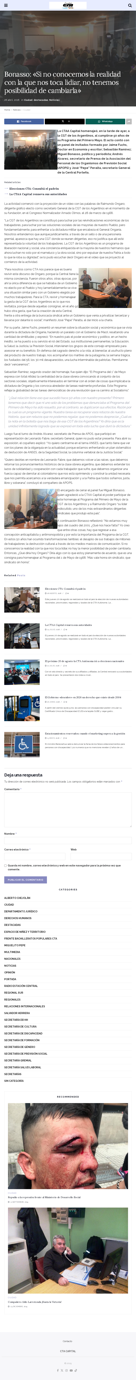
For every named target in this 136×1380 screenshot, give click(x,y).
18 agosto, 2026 (54, 593)
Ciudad (28, 100)
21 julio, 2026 (53, 666)
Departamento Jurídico (20, 911)
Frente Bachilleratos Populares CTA (30, 938)
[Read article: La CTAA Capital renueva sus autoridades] (22, 636)
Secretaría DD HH (16, 1019)
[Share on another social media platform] (129, 121)
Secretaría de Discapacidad (23, 1033)
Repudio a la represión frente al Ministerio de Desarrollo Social (44, 1197)
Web (73, 849)
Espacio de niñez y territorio (25, 931)
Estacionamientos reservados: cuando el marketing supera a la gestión (85, 733)
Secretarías (12, 1074)
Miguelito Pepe (15, 945)
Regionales (12, 999)
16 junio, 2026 (53, 702)
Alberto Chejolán (17, 898)
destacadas (41, 100)
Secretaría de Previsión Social (25, 1053)
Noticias (54, 100)
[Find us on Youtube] (71, 1371)
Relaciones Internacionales (24, 1006)
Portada (10, 979)
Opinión (9, 972)
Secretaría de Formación (21, 1040)
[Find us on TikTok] (76, 1371)
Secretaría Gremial (18, 1060)
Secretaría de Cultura (20, 1026)
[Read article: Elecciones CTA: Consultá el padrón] (22, 600)
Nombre (10, 833)
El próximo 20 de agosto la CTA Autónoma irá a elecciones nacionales (84, 661)
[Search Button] (130, 5)
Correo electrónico (17, 849)
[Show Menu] (6, 5)
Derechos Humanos (18, 918)
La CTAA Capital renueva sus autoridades (38, 194)
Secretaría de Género (19, 1047)
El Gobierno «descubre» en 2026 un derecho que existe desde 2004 (83, 697)
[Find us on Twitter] (62, 1371)
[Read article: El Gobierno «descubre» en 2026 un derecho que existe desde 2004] (22, 708)
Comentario (13, 789)
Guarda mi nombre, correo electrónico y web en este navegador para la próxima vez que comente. (64, 867)
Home (7, 110)
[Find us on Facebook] (58, 1371)
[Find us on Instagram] (66, 1371)
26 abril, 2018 (12, 100)
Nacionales (12, 958)
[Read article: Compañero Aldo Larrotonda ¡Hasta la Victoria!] (68, 1251)
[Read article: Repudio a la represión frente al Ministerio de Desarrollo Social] (68, 1146)
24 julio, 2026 (53, 629)
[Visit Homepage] (68, 5)
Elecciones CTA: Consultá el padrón (34, 188)
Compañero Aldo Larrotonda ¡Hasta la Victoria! (34, 1302)
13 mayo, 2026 (53, 738)
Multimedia (12, 952)
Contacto (67, 1341)
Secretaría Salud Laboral (22, 1067)
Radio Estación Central (21, 986)
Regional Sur (13, 992)
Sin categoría (14, 1080)
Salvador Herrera (17, 1013)
